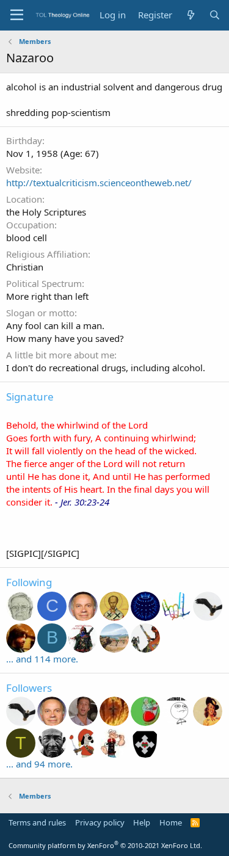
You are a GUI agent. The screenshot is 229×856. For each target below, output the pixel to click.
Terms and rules (37, 822)
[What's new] (190, 15)
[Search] (215, 15)
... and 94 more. (39, 764)
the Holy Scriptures (46, 212)
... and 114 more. (42, 659)
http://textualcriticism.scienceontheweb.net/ (99, 182)
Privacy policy (100, 822)
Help (141, 822)
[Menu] (16, 15)
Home (170, 822)
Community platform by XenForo (105, 845)
